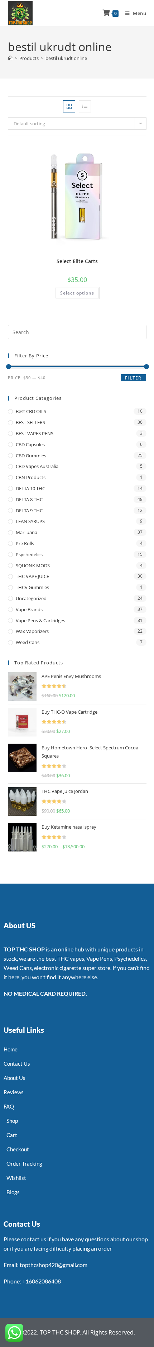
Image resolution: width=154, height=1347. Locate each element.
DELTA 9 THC (29, 510)
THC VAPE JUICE (32, 576)
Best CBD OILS (31, 411)
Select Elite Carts (77, 261)
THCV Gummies (32, 587)
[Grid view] (69, 106)
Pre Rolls (25, 543)
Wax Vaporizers (32, 631)
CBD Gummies (31, 455)
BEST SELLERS (30, 422)
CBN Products (30, 477)
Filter (133, 378)
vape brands (29, 609)
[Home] (10, 58)
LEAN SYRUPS (30, 521)
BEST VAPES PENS (34, 433)
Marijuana (26, 532)
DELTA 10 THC (30, 488)
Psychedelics (29, 554)
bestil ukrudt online (66, 58)
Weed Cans (27, 642)
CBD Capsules (30, 444)
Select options (77, 293)
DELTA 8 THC (29, 499)
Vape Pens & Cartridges (40, 620)
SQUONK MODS (33, 565)
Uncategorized (31, 598)
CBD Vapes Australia (37, 466)
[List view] (85, 106)
